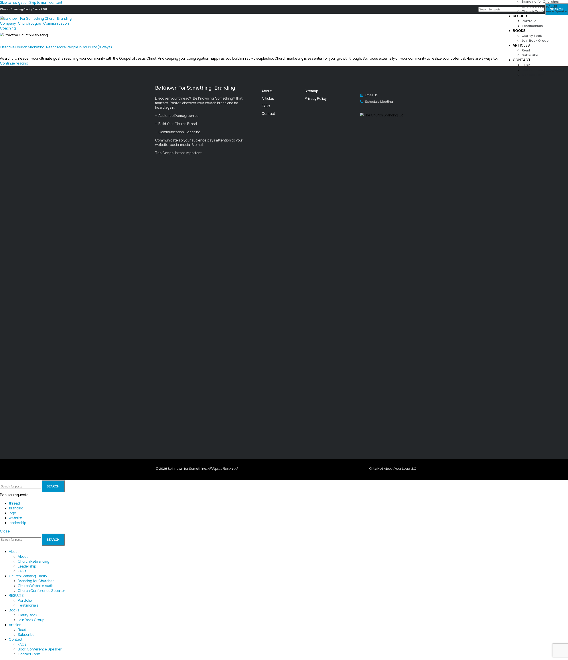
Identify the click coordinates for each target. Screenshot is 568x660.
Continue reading (14, 63)
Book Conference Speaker (543, 69)
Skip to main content (45, 2)
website (15, 517)
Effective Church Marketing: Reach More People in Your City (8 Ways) (56, 47)
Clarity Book (532, 35)
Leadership (27, 566)
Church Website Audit (539, 6)
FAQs (526, 65)
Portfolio (529, 21)
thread (14, 503)
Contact (268, 113)
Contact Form (533, 74)
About (267, 90)
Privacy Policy (316, 98)
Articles (268, 98)
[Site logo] (39, 28)
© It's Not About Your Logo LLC (392, 468)
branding (16, 508)
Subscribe (530, 55)
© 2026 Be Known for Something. (197, 468)
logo (12, 513)
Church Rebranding (33, 561)
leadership (17, 522)
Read (526, 50)
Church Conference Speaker (545, 11)
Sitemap (311, 90)
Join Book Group (535, 40)
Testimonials (532, 26)
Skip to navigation (14, 2)
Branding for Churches (36, 580)
